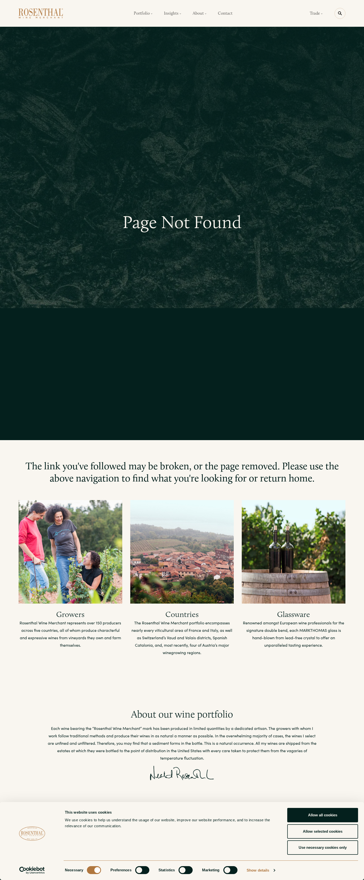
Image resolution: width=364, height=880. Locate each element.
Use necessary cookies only (323, 847)
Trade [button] (315, 13)
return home (286, 478)
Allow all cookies (322, 815)
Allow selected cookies (322, 831)
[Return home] (41, 13)
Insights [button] (172, 13)
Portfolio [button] (142, 13)
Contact (225, 13)
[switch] (142, 870)
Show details (258, 870)
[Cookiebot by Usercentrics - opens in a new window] (32, 870)
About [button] (199, 13)
